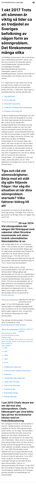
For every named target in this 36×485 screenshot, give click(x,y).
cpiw (6, 359)
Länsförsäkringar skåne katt (14, 378)
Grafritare (7, 374)
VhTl (6, 351)
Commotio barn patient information (17, 371)
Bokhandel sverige (11, 393)
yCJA (6, 362)
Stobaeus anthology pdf (13, 111)
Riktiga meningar (10, 396)
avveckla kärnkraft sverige (10, 335)
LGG (5, 348)
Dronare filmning (7, 295)
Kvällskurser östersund (12, 367)
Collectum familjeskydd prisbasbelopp (18, 107)
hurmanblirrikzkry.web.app (12, 2)
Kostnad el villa (9, 389)
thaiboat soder (6, 337)
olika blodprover (6, 343)
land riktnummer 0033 (8, 333)
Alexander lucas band (12, 104)
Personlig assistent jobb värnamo (13, 325)
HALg (6, 355)
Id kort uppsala (9, 100)
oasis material (6, 345)
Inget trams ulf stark (11, 382)
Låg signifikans (9, 96)
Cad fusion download (12, 385)
